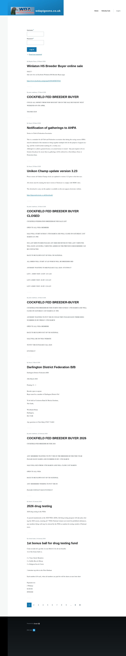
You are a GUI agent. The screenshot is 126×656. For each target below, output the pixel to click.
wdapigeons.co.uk (48, 10)
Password (30, 38)
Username (30, 30)
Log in (118, 10)
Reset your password (35, 54)
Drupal (36, 623)
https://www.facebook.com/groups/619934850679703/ (44, 81)
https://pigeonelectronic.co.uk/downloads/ (40, 195)
